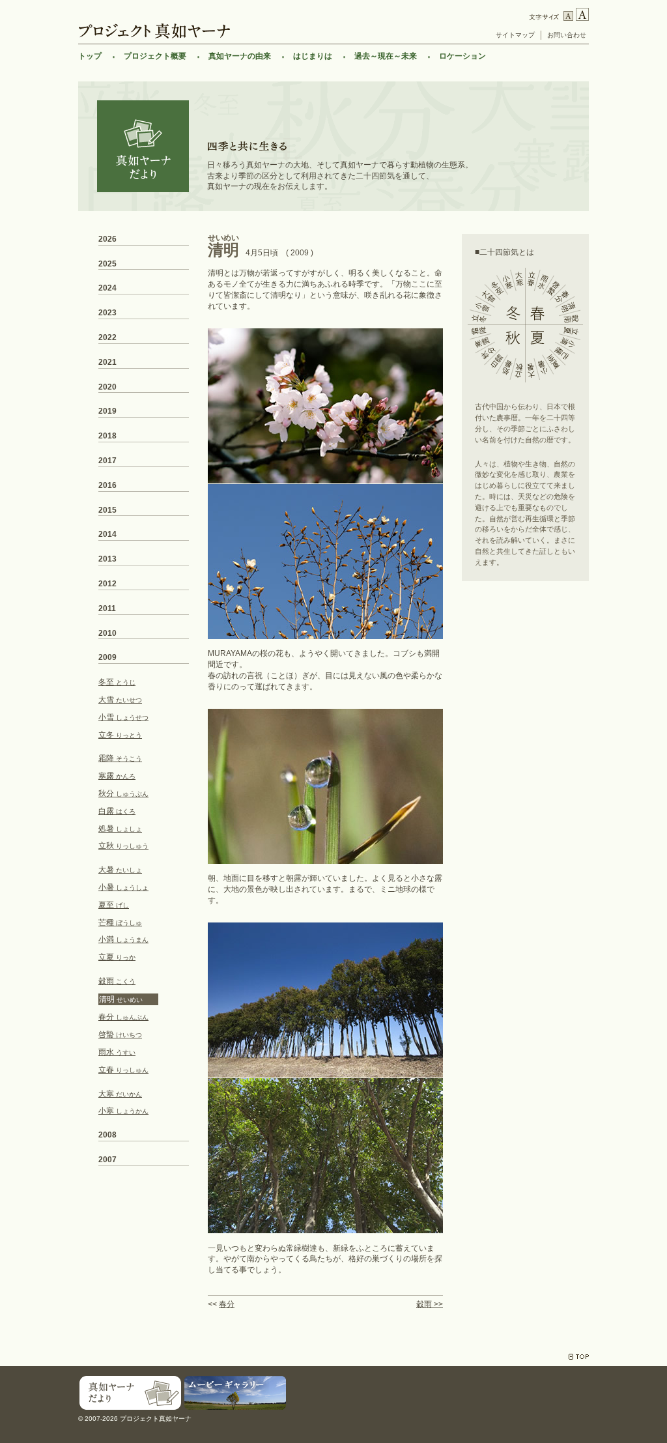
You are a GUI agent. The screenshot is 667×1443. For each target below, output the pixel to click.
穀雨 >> (429, 1304)
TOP (579, 1357)
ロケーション (462, 56)
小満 (123, 939)
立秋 (123, 845)
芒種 (120, 922)
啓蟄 (120, 1034)
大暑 (120, 869)
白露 (116, 811)
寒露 (116, 775)
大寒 (120, 1093)
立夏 (116, 957)
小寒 (123, 1110)
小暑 (123, 887)
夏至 (113, 904)
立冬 (120, 734)
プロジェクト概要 (155, 56)
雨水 (116, 1052)
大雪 (120, 699)
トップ (90, 56)
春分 (226, 1304)
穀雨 (116, 981)
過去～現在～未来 (385, 56)
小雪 (123, 717)
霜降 (120, 758)
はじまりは (312, 56)
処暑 (120, 828)
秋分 (123, 793)
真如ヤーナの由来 (239, 56)
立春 (123, 1069)
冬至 (116, 682)
